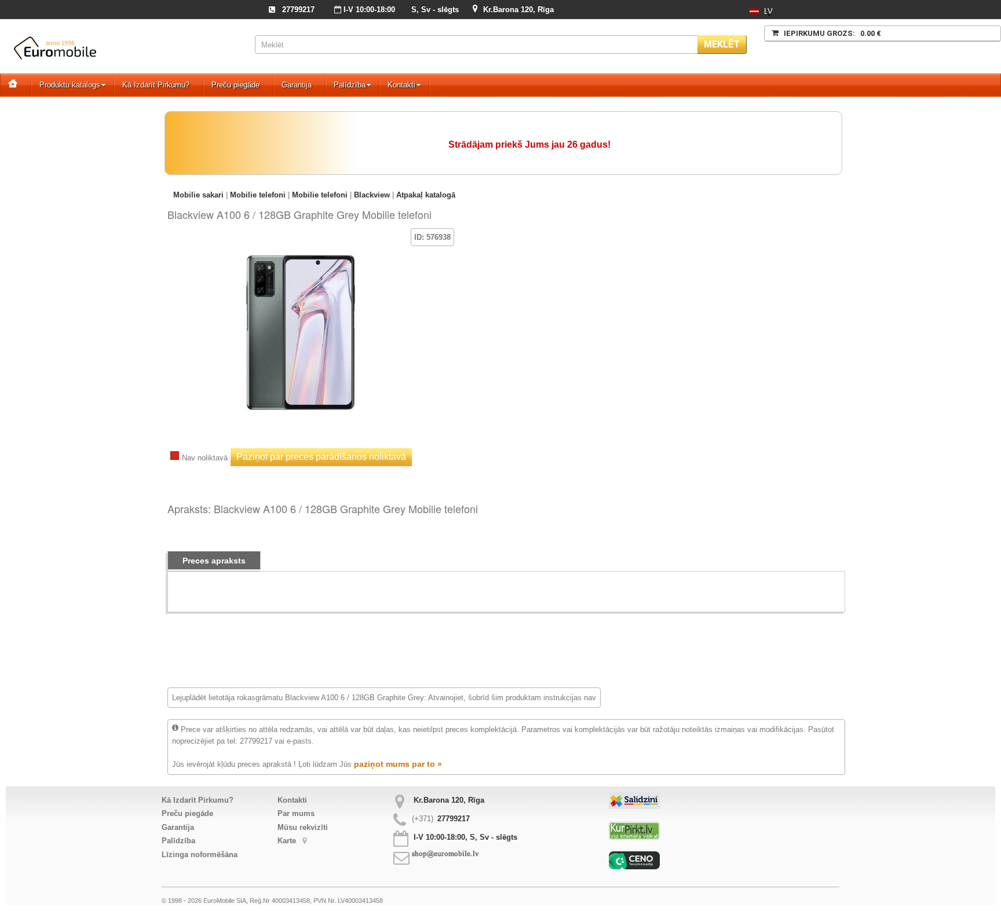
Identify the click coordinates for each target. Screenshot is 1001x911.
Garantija (297, 85)
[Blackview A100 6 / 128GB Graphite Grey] (300, 245)
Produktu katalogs (69, 85)
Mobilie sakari (198, 195)
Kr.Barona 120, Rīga (518, 9)
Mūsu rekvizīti (302, 827)
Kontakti (401, 85)
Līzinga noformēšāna (200, 854)
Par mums (296, 813)
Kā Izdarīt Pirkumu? (155, 85)
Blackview (372, 195)
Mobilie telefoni (258, 195)
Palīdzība (350, 85)
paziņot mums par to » (398, 764)
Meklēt (722, 44)
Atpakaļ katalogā (425, 195)
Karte (287, 840)
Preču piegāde (235, 85)
